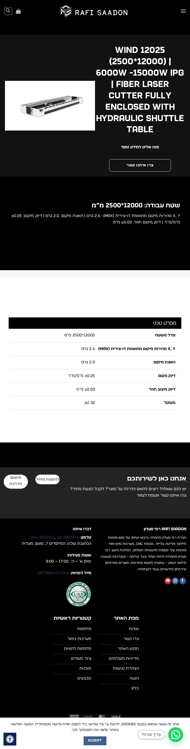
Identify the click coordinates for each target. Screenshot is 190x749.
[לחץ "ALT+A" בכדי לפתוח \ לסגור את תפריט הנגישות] (9, 739)
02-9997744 (68, 537)
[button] (183, 11)
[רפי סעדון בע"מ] (95, 11)
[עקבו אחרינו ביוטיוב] (168, 580)
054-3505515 (43, 537)
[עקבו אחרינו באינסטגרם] (175, 580)
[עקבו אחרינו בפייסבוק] (182, 580)
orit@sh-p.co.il (53, 573)
